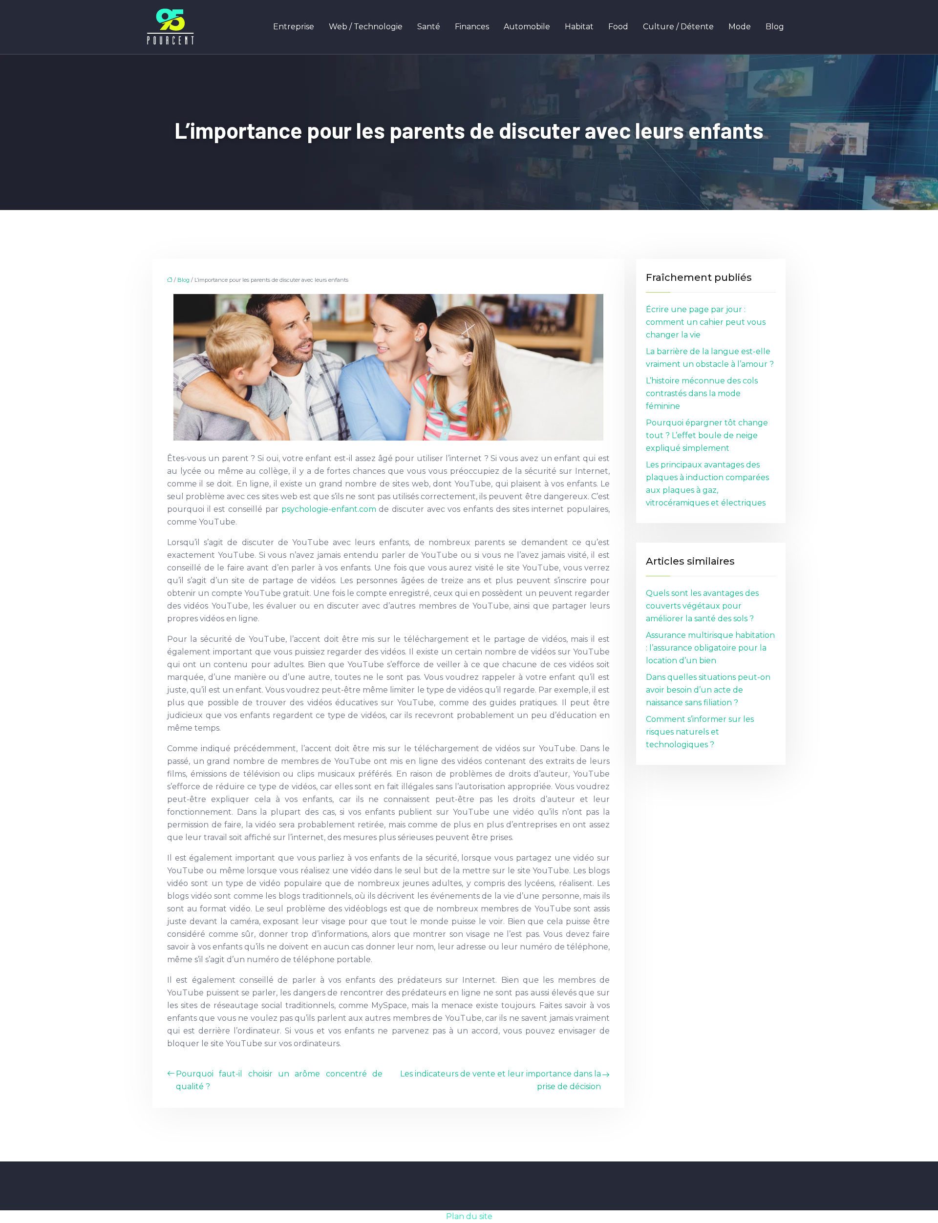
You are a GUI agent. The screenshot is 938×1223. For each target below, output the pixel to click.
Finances (472, 26)
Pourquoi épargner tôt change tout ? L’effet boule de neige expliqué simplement (707, 435)
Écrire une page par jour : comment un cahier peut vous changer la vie (706, 322)
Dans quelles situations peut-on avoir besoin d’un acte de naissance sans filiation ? (708, 690)
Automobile (527, 26)
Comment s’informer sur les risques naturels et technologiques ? (700, 732)
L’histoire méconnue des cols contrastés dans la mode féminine (702, 393)
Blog (775, 26)
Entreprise (293, 26)
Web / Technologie (366, 26)
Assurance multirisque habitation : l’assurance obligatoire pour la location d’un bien (710, 648)
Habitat (579, 26)
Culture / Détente (678, 26)
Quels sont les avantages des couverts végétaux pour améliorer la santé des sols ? (702, 606)
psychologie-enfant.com (328, 509)
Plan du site (469, 1216)
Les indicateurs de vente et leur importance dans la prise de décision (500, 1080)
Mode (739, 26)
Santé (428, 26)
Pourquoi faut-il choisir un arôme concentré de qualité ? (279, 1080)
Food (618, 26)
